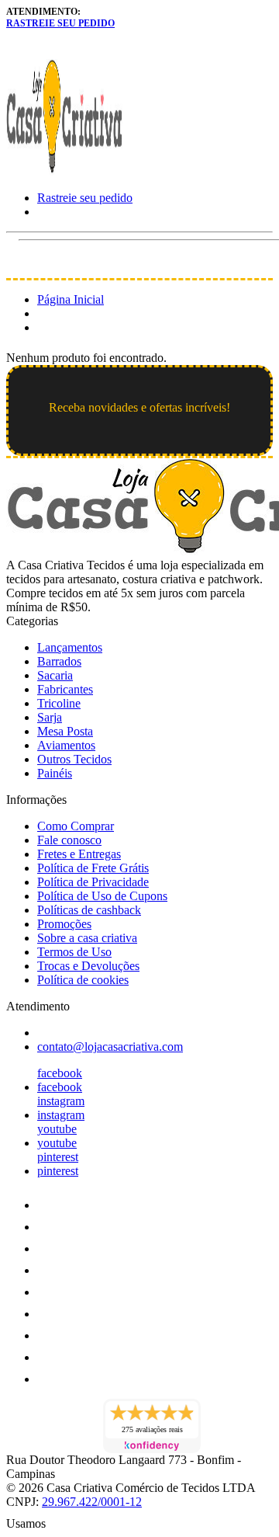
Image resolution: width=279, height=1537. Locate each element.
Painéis (54, 773)
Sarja (49, 717)
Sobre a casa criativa (87, 937)
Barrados (59, 661)
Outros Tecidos (74, 759)
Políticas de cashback (89, 909)
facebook (59, 1073)
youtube (57, 1128)
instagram (60, 1101)
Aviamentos (66, 745)
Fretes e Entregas (79, 854)
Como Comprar (75, 826)
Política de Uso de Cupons (102, 895)
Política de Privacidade (93, 881)
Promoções (64, 923)
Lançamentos (69, 647)
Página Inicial (70, 299)
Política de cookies (83, 979)
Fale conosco (69, 840)
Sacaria (55, 675)
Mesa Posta (65, 731)
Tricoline (59, 703)
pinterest (57, 1156)
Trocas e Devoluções (88, 965)
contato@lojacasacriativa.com (110, 1046)
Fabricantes (65, 689)
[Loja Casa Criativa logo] (64, 171)
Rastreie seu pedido (60, 23)
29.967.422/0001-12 (92, 1501)
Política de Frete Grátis (93, 868)
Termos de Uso (74, 951)
